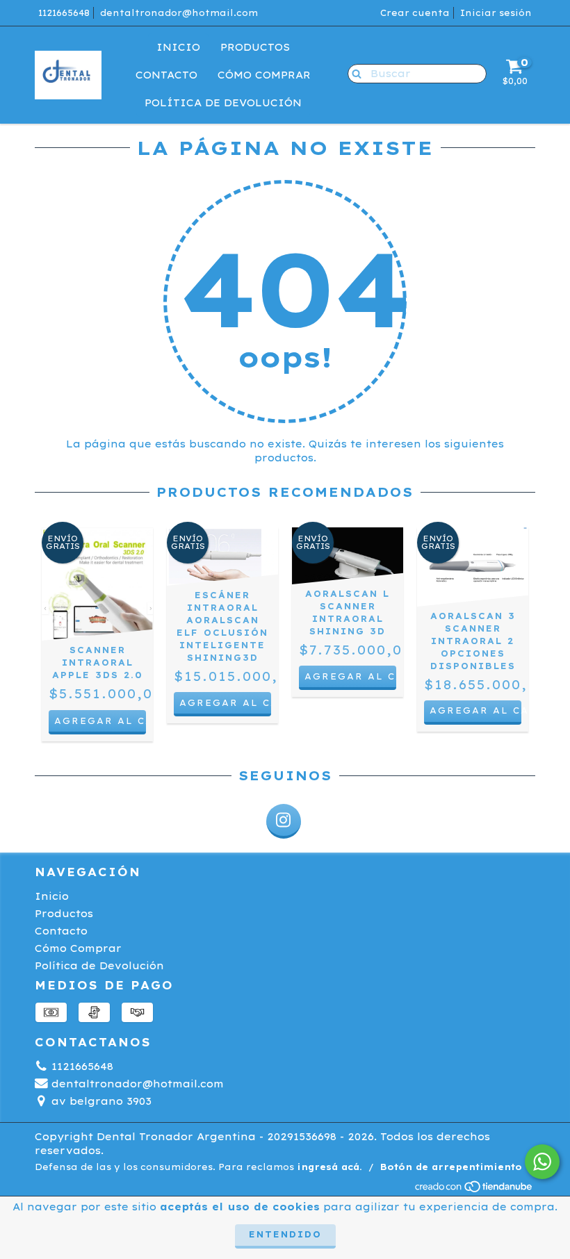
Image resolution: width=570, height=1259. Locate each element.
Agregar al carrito (475, 710)
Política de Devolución (223, 103)
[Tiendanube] (474, 1190)
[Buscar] (353, 73)
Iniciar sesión (496, 13)
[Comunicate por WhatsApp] (542, 1161)
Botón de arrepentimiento (451, 1167)
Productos (255, 47)
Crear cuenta (415, 13)
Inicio (178, 47)
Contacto (166, 75)
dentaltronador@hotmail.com (179, 13)
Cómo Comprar (264, 75)
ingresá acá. (329, 1167)
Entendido (285, 1234)
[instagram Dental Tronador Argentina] (283, 821)
